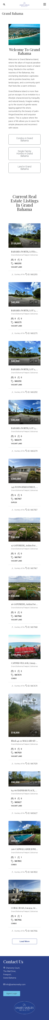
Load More (25, 941)
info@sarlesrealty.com (15, 984)
